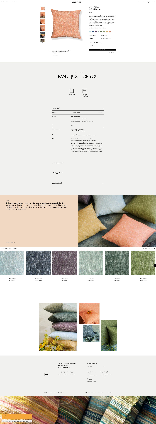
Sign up (29, 417)
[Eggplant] (96, 31)
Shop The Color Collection (148, 248)
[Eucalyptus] (98, 31)
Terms (99, 392)
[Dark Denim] (93, 31)
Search (139, 2)
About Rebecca (60, 392)
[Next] (155, 265)
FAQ (86, 392)
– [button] (103, 108)
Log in (148, 2)
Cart (153, 2)
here (110, 373)
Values (55, 392)
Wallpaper (8, 2)
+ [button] (103, 163)
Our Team (50, 392)
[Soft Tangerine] (110, 31)
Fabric (2, 2)
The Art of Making (9, 242)
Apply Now (54, 55)
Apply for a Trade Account (63, 367)
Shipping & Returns (92, 392)
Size (90, 42)
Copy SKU (101, 112)
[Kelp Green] (104, 31)
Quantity (91, 45)
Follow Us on (91, 381)
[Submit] (103, 366)
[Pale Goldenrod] (107, 31)
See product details (105, 38)
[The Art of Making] (117, 246)
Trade (144, 2)
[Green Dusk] (101, 31)
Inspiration (15, 2)
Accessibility (109, 392)
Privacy (102, 392)
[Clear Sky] (90, 31)
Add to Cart (102, 49)
